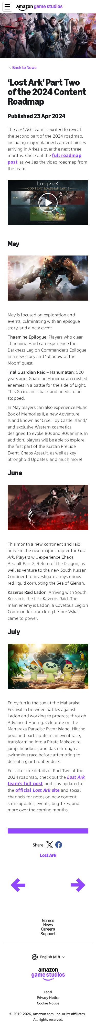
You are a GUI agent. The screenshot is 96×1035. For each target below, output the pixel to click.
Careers (48, 929)
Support (48, 934)
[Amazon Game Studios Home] (39, 7)
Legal (48, 992)
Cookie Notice (48, 1003)
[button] (7, 6)
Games (48, 920)
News (48, 925)
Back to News (24, 67)
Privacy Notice (48, 997)
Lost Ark (48, 855)
